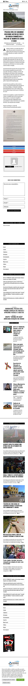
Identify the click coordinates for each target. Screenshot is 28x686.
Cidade (7, 44)
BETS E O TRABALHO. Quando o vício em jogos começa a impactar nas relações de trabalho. (13, 278)
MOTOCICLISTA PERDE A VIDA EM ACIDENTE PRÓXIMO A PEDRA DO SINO (13, 535)
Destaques (11, 44)
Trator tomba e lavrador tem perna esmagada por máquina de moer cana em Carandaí (13, 562)
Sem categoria (6, 269)
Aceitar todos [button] (20, 679)
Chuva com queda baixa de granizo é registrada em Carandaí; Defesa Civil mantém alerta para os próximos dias (13, 283)
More (21, 453)
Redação (20, 44)
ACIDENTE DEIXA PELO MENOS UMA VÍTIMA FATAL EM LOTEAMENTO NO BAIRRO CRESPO (12, 446)
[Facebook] (23, 1)
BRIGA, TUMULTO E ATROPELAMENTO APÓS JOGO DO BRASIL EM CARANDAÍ (13, 476)
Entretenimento (6, 257)
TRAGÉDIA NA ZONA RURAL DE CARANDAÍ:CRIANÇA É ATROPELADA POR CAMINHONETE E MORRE (12, 505)
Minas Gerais (5, 261)
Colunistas (5, 252)
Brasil (4, 247)
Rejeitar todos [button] (6, 682)
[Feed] (25, 1)
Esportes (5, 259)
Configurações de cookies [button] (9, 679)
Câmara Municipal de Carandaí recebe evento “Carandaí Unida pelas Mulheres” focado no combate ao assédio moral (13, 294)
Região (4, 266)
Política (4, 264)
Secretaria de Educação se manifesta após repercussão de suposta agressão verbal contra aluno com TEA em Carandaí (13, 288)
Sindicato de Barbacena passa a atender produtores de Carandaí (18, 405)
